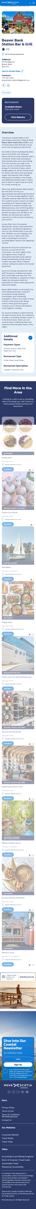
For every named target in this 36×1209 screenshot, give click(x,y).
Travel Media (7, 1138)
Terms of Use (8, 1111)
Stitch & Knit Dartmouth (11, 732)
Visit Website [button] (18, 117)
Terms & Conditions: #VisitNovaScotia (11, 1115)
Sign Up (18, 1064)
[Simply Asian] (18, 598)
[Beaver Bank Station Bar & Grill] (18, 22)
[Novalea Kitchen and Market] (18, 874)
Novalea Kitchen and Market (13, 898)
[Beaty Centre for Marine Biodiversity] (18, 653)
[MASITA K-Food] (18, 929)
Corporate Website (10, 1134)
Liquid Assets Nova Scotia (12, 786)
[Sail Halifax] (18, 543)
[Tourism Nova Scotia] (10, 2)
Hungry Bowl (7, 457)
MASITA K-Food (8, 952)
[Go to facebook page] (3, 86)
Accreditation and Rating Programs (18, 1156)
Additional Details (11, 337)
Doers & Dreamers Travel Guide (16, 1159)
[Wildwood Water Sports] (18, 818)
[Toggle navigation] (33, 3)
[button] (30, 2)
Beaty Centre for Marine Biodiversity (16, 677)
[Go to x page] (18, 1092)
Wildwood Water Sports (11, 843)
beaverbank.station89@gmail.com (16, 80)
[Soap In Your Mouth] (18, 488)
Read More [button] (8, 469)
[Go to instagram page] (8, 86)
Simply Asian (7, 622)
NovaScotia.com (9, 1199)
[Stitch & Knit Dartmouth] (18, 708)
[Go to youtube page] (22, 1092)
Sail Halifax (6, 567)
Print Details (6, 93)
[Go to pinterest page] (27, 1092)
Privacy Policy (22, 1077)
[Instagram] (3, 979)
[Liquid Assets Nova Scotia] (18, 763)
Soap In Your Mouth (9, 512)
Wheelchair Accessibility (13, 1166)
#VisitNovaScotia (27, 977)
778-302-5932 (8, 77)
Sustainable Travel (10, 1163)
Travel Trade (7, 1141)
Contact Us (7, 1120)
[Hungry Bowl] (18, 434)
